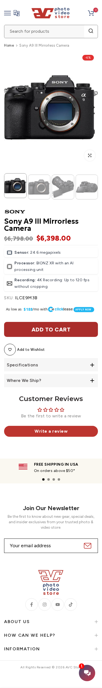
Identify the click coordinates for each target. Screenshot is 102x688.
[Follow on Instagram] (44, 604)
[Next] (89, 107)
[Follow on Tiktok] (70, 604)
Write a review (51, 431)
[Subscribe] (87, 546)
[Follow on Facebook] (31, 604)
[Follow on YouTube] (57, 604)
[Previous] (12, 107)
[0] (91, 13)
